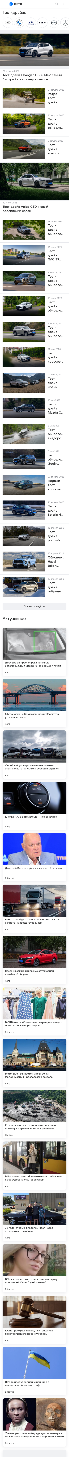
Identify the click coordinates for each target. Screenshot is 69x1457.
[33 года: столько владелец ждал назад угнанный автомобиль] (34, 1217)
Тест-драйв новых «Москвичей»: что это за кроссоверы (56, 383)
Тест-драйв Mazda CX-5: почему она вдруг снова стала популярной (56, 409)
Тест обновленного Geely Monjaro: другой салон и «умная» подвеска (56, 460)
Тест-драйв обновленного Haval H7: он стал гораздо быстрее (56, 332)
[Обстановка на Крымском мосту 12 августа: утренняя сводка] (34, 703)
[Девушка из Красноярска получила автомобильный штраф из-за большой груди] (34, 652)
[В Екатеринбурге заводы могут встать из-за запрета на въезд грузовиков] (34, 909)
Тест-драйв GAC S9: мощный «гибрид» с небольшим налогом (56, 255)
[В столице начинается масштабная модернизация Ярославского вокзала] (34, 1063)
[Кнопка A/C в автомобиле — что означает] (34, 806)
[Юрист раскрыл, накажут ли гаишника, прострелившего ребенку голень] (34, 1320)
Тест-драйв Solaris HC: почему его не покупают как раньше (56, 511)
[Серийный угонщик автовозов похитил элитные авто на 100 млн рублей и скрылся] (34, 754)
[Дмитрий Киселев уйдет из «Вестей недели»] (34, 857)
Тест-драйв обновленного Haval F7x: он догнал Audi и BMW (56, 306)
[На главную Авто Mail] (17, 4)
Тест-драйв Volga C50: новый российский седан (25, 209)
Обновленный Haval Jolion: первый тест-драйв (56, 562)
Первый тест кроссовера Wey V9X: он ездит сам (56, 485)
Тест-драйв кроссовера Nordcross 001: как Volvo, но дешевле (56, 357)
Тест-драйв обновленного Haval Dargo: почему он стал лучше (56, 230)
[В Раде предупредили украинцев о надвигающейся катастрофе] (34, 1371)
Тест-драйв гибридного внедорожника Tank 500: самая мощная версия (56, 587)
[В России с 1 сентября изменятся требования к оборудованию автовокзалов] (34, 1165)
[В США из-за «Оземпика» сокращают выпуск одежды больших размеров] (34, 1011)
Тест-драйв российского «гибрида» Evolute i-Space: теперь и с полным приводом (56, 536)
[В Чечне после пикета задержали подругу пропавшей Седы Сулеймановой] (34, 1268)
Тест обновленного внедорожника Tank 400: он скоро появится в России (56, 434)
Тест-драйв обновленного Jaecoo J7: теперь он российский (56, 281)
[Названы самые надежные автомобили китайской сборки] (34, 960)
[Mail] (11, 4)
